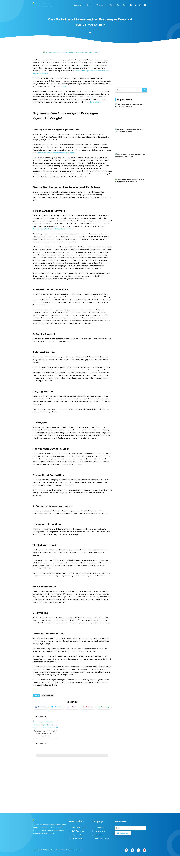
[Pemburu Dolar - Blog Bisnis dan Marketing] (43, 5)
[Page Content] (90, 33)
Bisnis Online (47, 695)
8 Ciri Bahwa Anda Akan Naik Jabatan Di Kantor (56, 153)
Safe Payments (78, 831)
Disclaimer (99, 835)
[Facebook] (126, 850)
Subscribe (124, 833)
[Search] (144, 90)
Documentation (78, 835)
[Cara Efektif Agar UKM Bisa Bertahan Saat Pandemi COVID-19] (130, 107)
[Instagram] (138, 850)
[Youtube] (144, 850)
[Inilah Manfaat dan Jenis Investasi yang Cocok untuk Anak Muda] (130, 156)
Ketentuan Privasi (102, 839)
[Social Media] (131, 5)
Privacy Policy (77, 839)
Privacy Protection (79, 827)
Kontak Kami (100, 831)
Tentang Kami (100, 827)
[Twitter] (132, 850)
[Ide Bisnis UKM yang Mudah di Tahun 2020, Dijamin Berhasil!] (130, 131)
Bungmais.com (63, 86)
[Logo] (50, 820)
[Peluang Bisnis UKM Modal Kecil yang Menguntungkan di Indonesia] (130, 181)
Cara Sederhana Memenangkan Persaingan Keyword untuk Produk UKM (45, 733)
